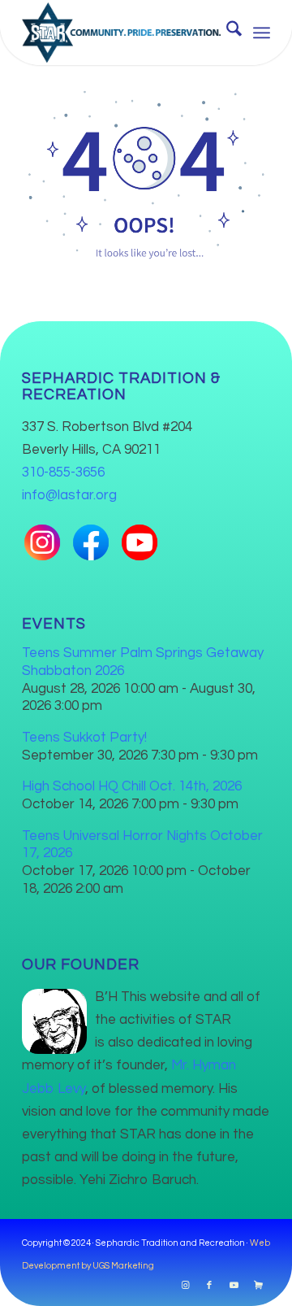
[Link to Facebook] (209, 1285)
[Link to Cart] (258, 1285)
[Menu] (261, 32)
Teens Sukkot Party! (84, 737)
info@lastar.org (69, 495)
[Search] (226, 32)
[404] (146, 172)
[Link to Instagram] (185, 1285)
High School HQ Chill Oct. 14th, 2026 (132, 786)
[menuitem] (226, 32)
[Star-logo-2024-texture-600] (121, 32)
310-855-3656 (63, 472)
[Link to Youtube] (233, 1285)
